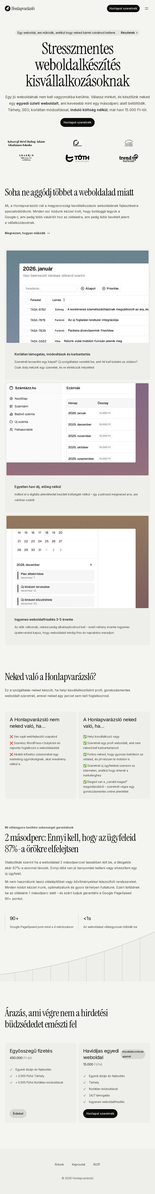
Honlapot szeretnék (123, 8)
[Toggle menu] (146, 8)
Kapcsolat (78, 1164)
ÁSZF (96, 1164)
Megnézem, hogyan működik (25, 233)
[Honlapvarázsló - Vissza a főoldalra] (20, 8)
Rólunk (59, 1164)
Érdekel (18, 1113)
